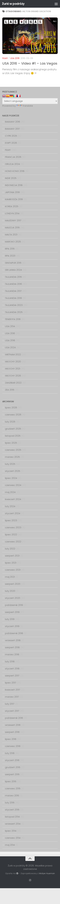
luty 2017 (9, 703)
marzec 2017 (12, 696)
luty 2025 (10, 464)
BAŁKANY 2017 (12, 128)
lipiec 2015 (10, 781)
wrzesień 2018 (13, 640)
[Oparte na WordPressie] (17, 873)
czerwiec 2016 (12, 746)
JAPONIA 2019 (12, 192)
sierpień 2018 (12, 647)
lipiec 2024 (11, 478)
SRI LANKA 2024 (13, 269)
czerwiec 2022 (13, 541)
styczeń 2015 (12, 809)
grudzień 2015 (12, 767)
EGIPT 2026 (11, 142)
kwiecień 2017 (12, 689)
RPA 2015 (10, 248)
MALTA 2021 (11, 234)
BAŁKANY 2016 (12, 121)
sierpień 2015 (12, 774)
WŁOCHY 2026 (13, 375)
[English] (4, 96)
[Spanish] (7, 96)
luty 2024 (10, 506)
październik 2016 (14, 718)
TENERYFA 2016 (13, 319)
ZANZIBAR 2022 (13, 382)
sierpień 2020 (12, 583)
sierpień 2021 (12, 555)
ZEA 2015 (9, 389)
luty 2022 (10, 548)
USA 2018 (10, 340)
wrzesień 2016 (12, 725)
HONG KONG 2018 (14, 171)
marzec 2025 (12, 457)
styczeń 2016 (12, 760)
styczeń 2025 (12, 471)
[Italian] (15, 96)
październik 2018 (14, 633)
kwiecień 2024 (13, 499)
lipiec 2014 (10, 830)
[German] (11, 96)
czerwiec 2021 (12, 569)
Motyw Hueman (47, 873)
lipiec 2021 (10, 562)
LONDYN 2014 (12, 213)
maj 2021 (10, 576)
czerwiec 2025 (13, 449)
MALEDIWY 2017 (13, 220)
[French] (18, 96)
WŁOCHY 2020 (13, 361)
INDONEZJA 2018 (14, 185)
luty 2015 (9, 802)
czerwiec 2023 (13, 527)
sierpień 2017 (12, 675)
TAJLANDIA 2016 (13, 284)
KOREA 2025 (11, 206)
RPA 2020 (10, 255)
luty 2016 (9, 753)
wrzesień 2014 (12, 823)
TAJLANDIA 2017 (13, 291)
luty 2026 (10, 421)
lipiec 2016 (10, 739)
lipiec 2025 (11, 442)
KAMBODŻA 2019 (14, 199)
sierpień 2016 (12, 732)
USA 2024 (10, 347)
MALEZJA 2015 (12, 227)
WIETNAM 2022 (13, 354)
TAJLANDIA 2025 (14, 312)
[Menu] (56, 4)
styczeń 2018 (12, 668)
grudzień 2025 (13, 428)
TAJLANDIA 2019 (13, 298)
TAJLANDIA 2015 (13, 276)
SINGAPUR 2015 (13, 262)
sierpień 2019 (12, 612)
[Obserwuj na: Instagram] (30, 880)
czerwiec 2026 (13, 414)
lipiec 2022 (11, 534)
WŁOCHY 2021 (12, 368)
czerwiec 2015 (12, 788)
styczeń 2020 (12, 598)
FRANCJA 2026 (13, 157)
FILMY (5, 58)
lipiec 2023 (11, 520)
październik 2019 (14, 605)
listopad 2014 (12, 816)
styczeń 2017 (12, 710)
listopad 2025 (12, 435)
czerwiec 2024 (13, 485)
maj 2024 (10, 492)
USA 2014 (10, 326)
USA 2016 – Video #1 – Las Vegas (29, 63)
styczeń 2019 (12, 626)
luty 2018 (10, 661)
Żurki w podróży (13, 4)
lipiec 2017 (10, 682)
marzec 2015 (12, 795)
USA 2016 (15, 58)
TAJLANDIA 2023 (14, 305)
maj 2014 (10, 844)
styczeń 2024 (12, 513)
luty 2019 (9, 619)
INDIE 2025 (10, 178)
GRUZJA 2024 (12, 164)
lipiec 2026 (11, 407)
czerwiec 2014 (12, 837)
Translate (27, 105)
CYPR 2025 (11, 135)
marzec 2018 (12, 654)
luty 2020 (10, 591)
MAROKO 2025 (13, 241)
